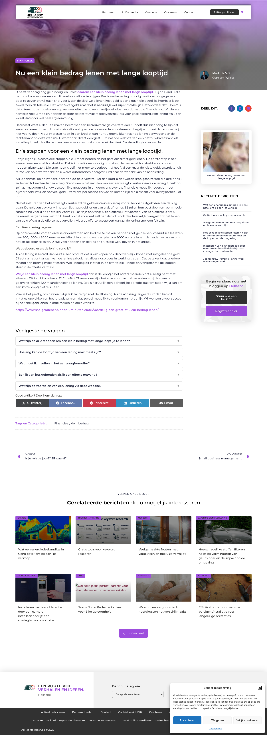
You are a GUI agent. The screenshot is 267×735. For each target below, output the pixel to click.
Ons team (170, 12)
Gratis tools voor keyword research (224, 215)
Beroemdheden (82, 712)
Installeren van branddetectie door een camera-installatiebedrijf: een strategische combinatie (224, 248)
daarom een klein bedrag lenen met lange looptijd (115, 92)
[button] (260, 688)
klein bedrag (79, 423)
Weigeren (217, 720)
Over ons (151, 12)
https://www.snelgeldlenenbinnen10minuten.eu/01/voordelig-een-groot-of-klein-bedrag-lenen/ (87, 310)
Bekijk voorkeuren (247, 720)
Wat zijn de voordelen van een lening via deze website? (99, 386)
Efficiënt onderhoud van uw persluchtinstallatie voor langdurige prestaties (219, 612)
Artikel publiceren (53, 712)
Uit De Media (129, 12)
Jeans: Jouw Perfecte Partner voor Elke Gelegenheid (223, 260)
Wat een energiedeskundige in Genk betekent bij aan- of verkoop (225, 206)
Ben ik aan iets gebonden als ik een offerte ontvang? (99, 374)
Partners (108, 12)
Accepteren (187, 720)
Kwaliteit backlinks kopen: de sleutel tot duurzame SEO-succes (74, 720)
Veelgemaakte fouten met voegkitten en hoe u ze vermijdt (226, 224)
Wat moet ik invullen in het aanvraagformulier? (99, 363)
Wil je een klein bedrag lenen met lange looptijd (52, 274)
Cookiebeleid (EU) (130, 712)
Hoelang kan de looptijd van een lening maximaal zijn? (99, 352)
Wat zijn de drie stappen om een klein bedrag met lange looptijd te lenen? (99, 341)
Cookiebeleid (215, 728)
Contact (189, 12)
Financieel (25, 60)
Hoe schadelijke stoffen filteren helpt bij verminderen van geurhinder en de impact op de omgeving (225, 235)
